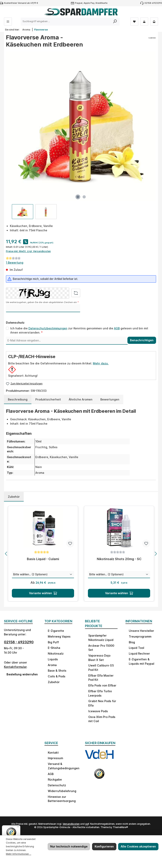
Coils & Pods (56, 676)
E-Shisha (54, 647)
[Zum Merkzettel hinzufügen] (70, 543)
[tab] (17, 399)
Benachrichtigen (142, 340)
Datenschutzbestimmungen (47, 328)
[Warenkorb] (154, 21)
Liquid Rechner (139, 653)
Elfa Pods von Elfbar (102, 685)
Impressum (55, 758)
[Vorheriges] (6, 553)
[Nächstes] (156, 553)
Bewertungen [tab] (109, 399)
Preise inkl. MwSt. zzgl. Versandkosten (28, 251)
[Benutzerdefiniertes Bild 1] (99, 757)
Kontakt (53, 752)
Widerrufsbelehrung (62, 791)
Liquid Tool (136, 647)
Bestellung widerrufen (22, 674)
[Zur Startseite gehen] (81, 11)
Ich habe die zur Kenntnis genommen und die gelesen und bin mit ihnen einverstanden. (79, 330)
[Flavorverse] (152, 42)
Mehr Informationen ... (18, 853)
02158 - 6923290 (19, 642)
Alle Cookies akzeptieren (138, 846)
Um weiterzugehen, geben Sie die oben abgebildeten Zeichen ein (42, 302)
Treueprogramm (140, 636)
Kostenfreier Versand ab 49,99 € (21, 3)
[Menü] (8, 21)
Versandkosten (71, 824)
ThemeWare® (120, 827)
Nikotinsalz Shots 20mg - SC (119, 559)
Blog (132, 642)
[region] (81, 135)
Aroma (52, 665)
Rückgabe (55, 779)
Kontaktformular (15, 666)
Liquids (53, 659)
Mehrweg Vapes (59, 636)
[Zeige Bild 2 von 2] (84, 196)
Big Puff (53, 642)
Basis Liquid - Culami (43, 559)
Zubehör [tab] (14, 496)
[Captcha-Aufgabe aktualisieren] (75, 293)
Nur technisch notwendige (69, 846)
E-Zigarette (56, 630)
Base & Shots (57, 670)
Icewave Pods (98, 711)
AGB (117, 328)
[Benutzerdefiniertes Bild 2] (99, 775)
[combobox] (66, 22)
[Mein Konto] (144, 21)
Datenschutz (57, 785)
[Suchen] (115, 22)
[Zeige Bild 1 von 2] (77, 196)
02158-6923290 (153, 3)
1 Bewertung (14, 262)
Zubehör (54, 682)
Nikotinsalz (56, 653)
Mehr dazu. (101, 363)
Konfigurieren (104, 846)
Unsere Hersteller (141, 630)
